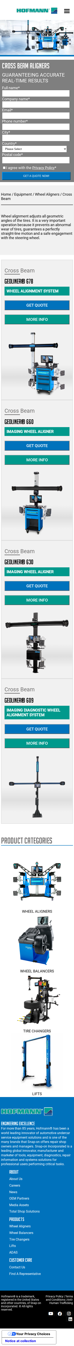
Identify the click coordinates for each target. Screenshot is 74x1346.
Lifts (37, 1094)
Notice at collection (20, 1341)
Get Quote (37, 305)
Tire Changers (37, 1031)
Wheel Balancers (37, 971)
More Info (37, 319)
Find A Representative (25, 1274)
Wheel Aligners (47, 194)
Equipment (23, 194)
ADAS (13, 1252)
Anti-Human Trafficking (61, 1301)
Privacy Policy (43, 168)
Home (6, 194)
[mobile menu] (67, 11)
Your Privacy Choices (33, 1334)
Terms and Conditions (59, 1298)
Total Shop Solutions (24, 1211)
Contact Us (17, 1267)
